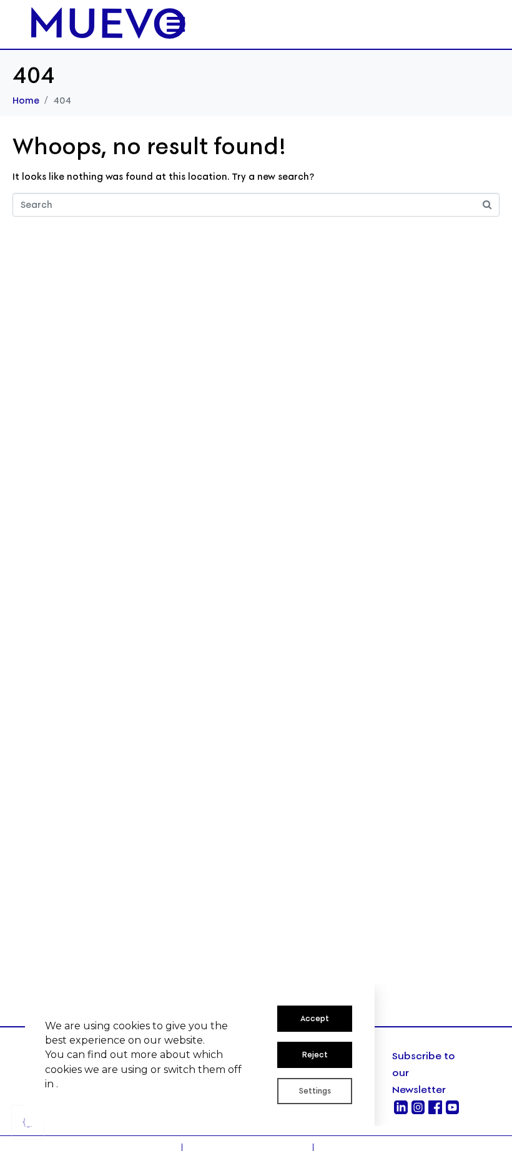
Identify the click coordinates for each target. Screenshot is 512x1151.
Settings (315, 1090)
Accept (314, 1018)
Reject (315, 1054)
